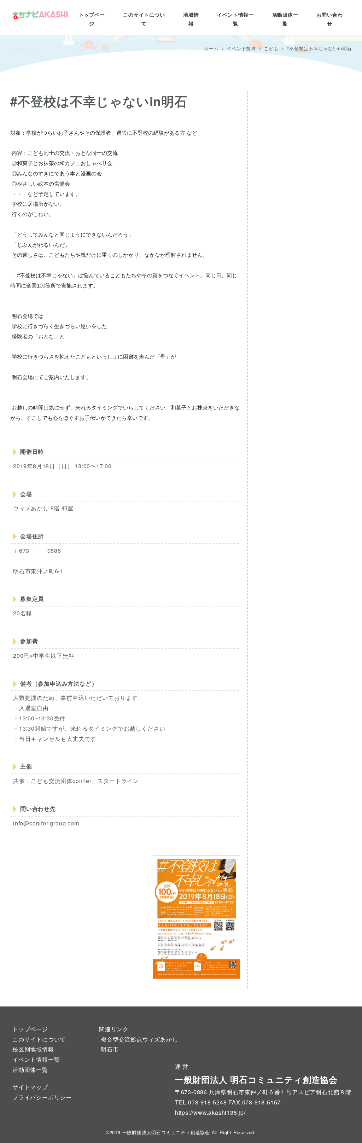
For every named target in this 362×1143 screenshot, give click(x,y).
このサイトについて (39, 1039)
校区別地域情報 (33, 1049)
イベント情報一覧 (36, 1059)
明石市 (109, 1049)
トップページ (30, 1029)
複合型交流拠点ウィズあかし (139, 1039)
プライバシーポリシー (42, 1097)
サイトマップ (30, 1087)
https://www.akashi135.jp (209, 1112)
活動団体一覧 (30, 1070)
